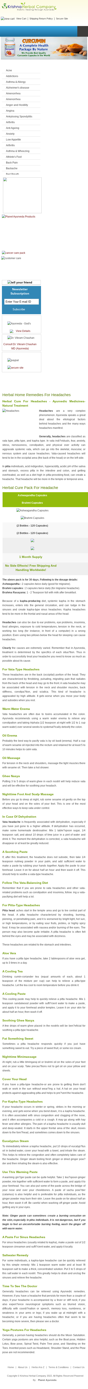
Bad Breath (12, 174)
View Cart (21, 18)
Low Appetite (13, 139)
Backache (12, 168)
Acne (9, 70)
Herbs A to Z (38, 1367)
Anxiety (10, 133)
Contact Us (79, 1367)
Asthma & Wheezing (17, 151)
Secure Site (62, 18)
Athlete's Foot (14, 156)
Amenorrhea (13, 93)
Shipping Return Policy (41, 18)
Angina (10, 110)
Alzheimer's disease (17, 87)
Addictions (12, 76)
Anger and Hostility (17, 105)
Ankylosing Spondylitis (19, 116)
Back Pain (12, 162)
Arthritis (10, 122)
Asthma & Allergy (16, 81)
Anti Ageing (12, 128)
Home (11, 1367)
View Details (23, 331)
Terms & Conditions (58, 1367)
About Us (23, 1367)
